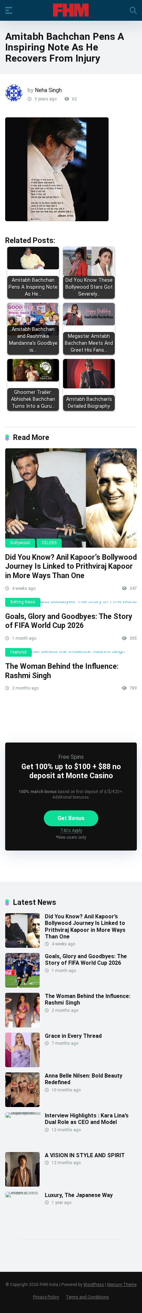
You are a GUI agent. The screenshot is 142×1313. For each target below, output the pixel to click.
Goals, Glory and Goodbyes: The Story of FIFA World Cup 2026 (68, 621)
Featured (18, 652)
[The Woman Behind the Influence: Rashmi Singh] (71, 654)
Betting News (22, 602)
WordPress (93, 1284)
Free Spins (71, 757)
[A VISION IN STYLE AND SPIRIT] (22, 1184)
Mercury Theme (121, 1284)
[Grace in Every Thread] (22, 1065)
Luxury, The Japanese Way (79, 1195)
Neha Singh (48, 90)
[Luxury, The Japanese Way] (25, 1191)
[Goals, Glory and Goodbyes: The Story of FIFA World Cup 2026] (71, 604)
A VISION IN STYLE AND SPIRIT (85, 1155)
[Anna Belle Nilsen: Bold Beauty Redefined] (22, 1105)
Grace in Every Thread (73, 1036)
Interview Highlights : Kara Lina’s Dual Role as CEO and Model (87, 1118)
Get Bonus (71, 818)
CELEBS (49, 542)
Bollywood (20, 542)
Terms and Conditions (87, 1296)
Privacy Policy (46, 1296)
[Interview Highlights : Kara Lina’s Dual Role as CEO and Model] (25, 1112)
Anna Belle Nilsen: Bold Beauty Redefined (83, 1079)
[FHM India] (71, 10)
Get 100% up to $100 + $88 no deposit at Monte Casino (71, 771)
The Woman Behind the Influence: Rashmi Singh (87, 999)
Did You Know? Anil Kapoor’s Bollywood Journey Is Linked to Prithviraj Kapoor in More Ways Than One (71, 566)
